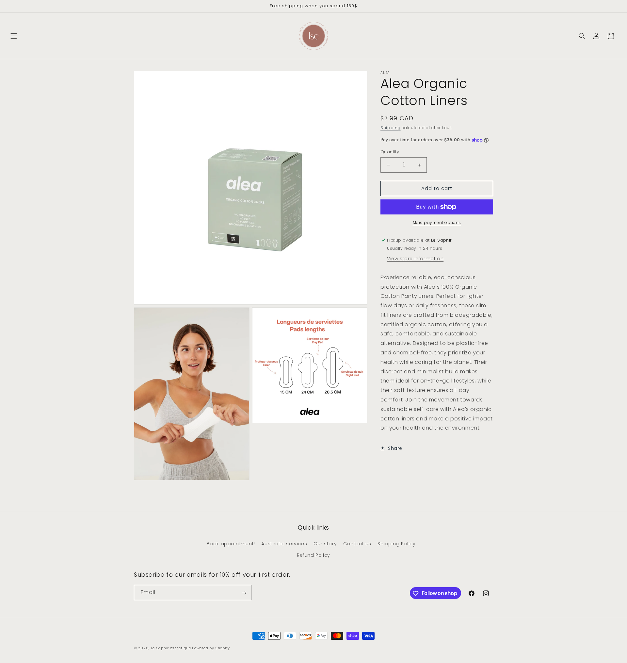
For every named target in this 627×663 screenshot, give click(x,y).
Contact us (357, 543)
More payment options (437, 222)
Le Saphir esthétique (171, 648)
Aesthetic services (284, 543)
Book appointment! (231, 543)
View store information (415, 258)
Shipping (390, 127)
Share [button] (395, 448)
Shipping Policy (396, 543)
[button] (14, 36)
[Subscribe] (244, 593)
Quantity (389, 152)
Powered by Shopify (211, 648)
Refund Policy (313, 555)
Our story (325, 543)
